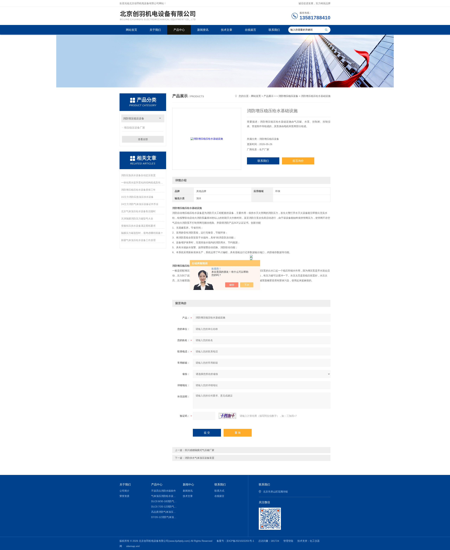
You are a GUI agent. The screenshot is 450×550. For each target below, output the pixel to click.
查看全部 (143, 139)
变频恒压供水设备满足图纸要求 (138, 225)
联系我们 (274, 29)
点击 (160, 118)
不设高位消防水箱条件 (163, 490)
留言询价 (298, 160)
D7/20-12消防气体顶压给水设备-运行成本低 (164, 517)
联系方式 (219, 490)
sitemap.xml (133, 546)
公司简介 (124, 490)
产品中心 (179, 29)
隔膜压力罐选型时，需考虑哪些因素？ (142, 233)
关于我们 (155, 29)
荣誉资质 (124, 496)
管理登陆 (288, 540)
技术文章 (226, 29)
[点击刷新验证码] (227, 416)
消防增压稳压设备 (133, 118)
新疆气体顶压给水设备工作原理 (138, 240)
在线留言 (250, 29)
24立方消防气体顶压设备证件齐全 (139, 204)
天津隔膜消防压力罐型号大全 (137, 218)
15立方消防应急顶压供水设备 (137, 197)
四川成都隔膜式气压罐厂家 (199, 450)
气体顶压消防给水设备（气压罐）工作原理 (164, 496)
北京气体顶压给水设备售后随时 (138, 211)
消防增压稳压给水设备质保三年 (138, 189)
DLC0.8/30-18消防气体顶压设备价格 (164, 501)
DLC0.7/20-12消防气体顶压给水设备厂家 (164, 506)
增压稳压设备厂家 (134, 127)
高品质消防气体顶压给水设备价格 (164, 511)
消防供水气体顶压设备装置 (199, 457)
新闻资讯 (202, 29)
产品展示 (269, 96)
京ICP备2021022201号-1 (240, 540)
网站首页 (131, 29)
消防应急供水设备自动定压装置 (138, 175)
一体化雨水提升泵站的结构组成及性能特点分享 (143, 182)
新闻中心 (188, 484)
